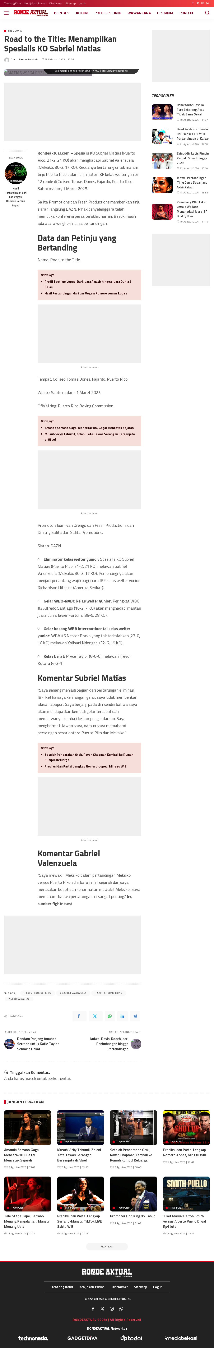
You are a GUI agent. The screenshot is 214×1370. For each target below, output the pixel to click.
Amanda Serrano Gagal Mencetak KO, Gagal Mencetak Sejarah (89, 427)
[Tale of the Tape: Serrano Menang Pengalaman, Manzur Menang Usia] (27, 1194)
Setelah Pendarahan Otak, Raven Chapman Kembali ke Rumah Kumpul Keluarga (89, 757)
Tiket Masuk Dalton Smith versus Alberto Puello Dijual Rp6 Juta (184, 1221)
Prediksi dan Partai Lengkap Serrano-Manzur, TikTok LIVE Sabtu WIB (79, 1221)
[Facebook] (193, 3)
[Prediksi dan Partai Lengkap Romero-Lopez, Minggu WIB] (186, 1127)
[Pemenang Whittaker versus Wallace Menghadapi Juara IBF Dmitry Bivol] (162, 212)
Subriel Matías (19, 998)
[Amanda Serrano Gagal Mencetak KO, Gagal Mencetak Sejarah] (27, 1127)
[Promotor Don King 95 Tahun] (133, 1194)
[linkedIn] (122, 1016)
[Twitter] (197, 3)
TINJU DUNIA (15, 31)
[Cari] (207, 13)
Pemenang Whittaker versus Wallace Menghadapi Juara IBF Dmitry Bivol (192, 209)
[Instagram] (202, 3)
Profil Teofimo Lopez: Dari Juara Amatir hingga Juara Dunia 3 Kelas (88, 284)
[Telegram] (135, 1016)
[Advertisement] (72, 112)
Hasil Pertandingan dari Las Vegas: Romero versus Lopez (16, 196)
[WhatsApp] (207, 3)
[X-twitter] (102, 1309)
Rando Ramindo (29, 59)
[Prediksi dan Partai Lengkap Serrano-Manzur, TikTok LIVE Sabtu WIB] (80, 1194)
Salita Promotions (109, 993)
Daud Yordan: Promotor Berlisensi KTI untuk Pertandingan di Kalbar (193, 134)
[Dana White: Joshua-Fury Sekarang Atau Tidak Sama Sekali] (162, 112)
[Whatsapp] (121, 1309)
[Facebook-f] (93, 1309)
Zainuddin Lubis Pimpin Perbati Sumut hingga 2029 (193, 158)
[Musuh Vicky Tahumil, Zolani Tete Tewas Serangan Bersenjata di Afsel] (80, 1127)
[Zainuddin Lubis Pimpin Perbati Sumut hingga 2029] (162, 161)
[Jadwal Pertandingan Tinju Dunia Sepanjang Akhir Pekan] (162, 185)
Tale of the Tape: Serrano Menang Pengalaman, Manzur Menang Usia (27, 1221)
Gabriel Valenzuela (74, 993)
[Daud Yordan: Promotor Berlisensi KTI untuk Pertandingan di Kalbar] (162, 136)
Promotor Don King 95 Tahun (132, 1216)
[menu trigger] (9, 13)
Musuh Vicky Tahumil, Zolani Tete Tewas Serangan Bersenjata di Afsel (90, 437)
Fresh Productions (38, 993)
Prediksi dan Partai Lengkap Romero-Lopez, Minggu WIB (85, 766)
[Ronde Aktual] (31, 13)
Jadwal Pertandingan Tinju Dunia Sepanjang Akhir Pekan (192, 182)
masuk (30, 1078)
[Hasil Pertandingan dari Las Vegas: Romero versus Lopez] (16, 173)
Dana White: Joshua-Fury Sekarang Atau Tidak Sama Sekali (191, 109)
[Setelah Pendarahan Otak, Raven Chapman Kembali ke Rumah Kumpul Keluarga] (133, 1127)
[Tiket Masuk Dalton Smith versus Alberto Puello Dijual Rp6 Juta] (186, 1194)
